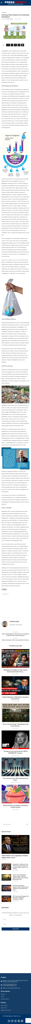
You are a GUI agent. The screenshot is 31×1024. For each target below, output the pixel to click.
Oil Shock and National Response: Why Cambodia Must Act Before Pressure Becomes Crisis (20, 888)
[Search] (29, 2)
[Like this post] (8, 45)
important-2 (5, 593)
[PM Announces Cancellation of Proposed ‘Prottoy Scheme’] (15, 794)
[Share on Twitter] (15, 45)
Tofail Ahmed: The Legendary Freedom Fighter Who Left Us (15, 856)
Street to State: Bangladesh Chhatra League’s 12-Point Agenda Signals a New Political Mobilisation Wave (20, 877)
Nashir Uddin (10, 19)
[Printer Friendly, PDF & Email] (4, 589)
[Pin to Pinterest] (19, 45)
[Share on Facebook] (12, 45)
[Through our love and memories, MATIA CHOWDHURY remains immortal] (15, 739)
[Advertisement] (15, 606)
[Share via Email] (22, 45)
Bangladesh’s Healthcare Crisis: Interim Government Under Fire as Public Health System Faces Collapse (20, 866)
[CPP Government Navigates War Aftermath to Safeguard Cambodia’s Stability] (6, 899)
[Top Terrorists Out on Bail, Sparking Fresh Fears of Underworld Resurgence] (15, 767)
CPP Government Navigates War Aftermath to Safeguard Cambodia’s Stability (21, 898)
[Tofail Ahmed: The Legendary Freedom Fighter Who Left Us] (15, 844)
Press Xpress (9, 1016)
